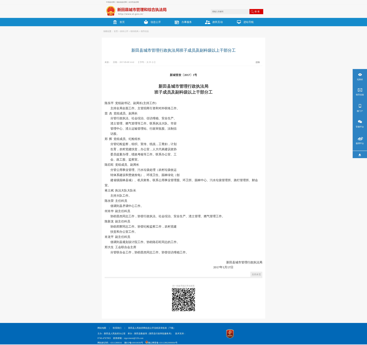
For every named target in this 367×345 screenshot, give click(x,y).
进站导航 (248, 22)
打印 (258, 62)
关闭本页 (256, 274)
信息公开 (156, 22)
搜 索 (257, 11)
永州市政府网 (133, 2)
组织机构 (134, 31)
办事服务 (186, 22)
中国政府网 (110, 2)
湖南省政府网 (121, 2)
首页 (122, 22)
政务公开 (124, 31)
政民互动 (217, 22)
